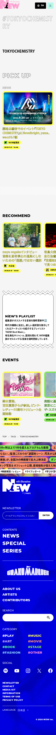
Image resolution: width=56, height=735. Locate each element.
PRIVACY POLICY (12, 700)
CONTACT (8, 686)
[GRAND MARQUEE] (28, 571)
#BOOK (8, 647)
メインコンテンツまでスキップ (20, 4)
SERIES (12, 551)
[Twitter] (39, 671)
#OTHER (35, 652)
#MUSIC (35, 636)
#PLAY (8, 636)
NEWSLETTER (11, 508)
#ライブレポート (31, 471)
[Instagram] (28, 671)
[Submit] (49, 617)
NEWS (10, 536)
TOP (4, 437)
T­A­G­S (13, 437)
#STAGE (35, 647)
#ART (7, 641)
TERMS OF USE (11, 697)
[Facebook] (50, 671)
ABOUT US (11, 589)
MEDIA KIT (8, 690)
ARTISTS (9, 594)
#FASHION (11, 652)
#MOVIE (35, 641)
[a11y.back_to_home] (10, 5)
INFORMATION (11, 693)
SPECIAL (14, 543)
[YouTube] (17, 671)
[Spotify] (5, 671)
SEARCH (8, 610)
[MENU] (50, 5)
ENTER (46, 515)
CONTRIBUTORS (16, 600)
